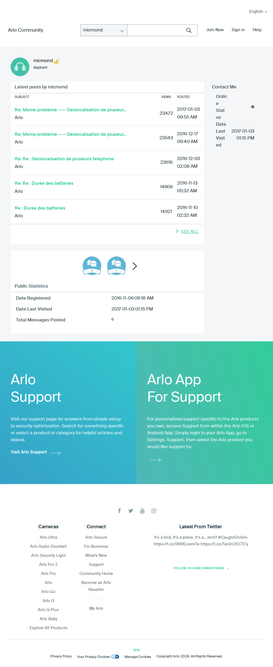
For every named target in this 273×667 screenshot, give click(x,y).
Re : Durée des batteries (40, 208)
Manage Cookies (138, 657)
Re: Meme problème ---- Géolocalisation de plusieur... (71, 110)
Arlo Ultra (48, 537)
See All (190, 232)
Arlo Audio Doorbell (48, 547)
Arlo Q (48, 601)
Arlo (19, 118)
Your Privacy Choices (93, 657)
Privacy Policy (61, 656)
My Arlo (7, 3)
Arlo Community (25, 30)
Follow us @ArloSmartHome (198, 568)
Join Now (215, 30)
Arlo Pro (48, 574)
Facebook (119, 511)
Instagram (153, 511)
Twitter (130, 511)
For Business (96, 547)
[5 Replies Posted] (92, 265)
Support (96, 565)
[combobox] (162, 30)
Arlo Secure (96, 537)
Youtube (142, 511)
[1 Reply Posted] (116, 265)
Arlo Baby (48, 619)
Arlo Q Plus (48, 610)
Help (257, 30)
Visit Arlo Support (29, 452)
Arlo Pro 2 (48, 565)
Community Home (96, 574)
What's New (96, 556)
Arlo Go (48, 592)
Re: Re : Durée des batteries (44, 183)
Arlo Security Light (48, 556)
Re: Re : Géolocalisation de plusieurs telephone (64, 159)
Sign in (238, 30)
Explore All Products (48, 628)
